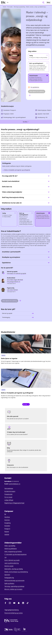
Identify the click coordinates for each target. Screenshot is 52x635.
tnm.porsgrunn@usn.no (13, 282)
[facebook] (5, 603)
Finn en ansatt (8, 497)
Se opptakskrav (35, 87)
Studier (4, 7)
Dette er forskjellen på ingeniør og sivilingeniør (17, 170)
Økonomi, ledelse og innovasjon (13, 589)
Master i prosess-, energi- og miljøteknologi (36, 7)
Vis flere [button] (26, 122)
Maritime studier (9, 566)
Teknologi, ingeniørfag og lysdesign (14, 586)
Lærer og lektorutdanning (11, 563)
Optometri (7, 575)
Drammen (7, 520)
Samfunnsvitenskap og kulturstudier (14, 580)
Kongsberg (7, 523)
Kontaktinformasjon (9, 491)
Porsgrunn (7, 529)
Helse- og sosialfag (9, 546)
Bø (5, 514)
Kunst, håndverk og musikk (12, 560)
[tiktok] (28, 603)
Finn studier (10, 7)
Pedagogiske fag (9, 577)
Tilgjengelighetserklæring (11, 610)
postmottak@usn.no (14, 484)
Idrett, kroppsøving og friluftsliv (13, 551)
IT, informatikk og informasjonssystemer (15, 554)
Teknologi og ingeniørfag (19, 7)
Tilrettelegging (6, 317)
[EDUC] (17, 630)
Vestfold (6, 534)
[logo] (3, 2)
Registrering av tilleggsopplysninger (14, 503)
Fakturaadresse (8, 488)
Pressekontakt (8, 494)
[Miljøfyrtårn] (8, 630)
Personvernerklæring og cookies (13, 613)
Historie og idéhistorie (10, 548)
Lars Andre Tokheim (12, 290)
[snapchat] (19, 603)
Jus (5, 557)
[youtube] (14, 603)
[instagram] (10, 603)
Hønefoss (7, 517)
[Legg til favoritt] (29, 95)
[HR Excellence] (24, 630)
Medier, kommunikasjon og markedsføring (16, 572)
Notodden (7, 526)
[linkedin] (23, 603)
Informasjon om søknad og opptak (16, 273)
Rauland (6, 531)
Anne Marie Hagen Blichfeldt (15, 280)
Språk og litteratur (9, 583)
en (7, 2)
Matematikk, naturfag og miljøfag (13, 569)
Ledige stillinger (8, 500)
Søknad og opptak (7, 313)
